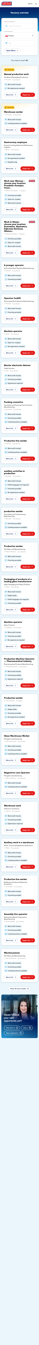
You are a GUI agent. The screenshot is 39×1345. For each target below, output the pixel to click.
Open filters (11, 50)
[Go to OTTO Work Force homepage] (7, 4)
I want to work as (9, 21)
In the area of (8, 31)
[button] (11, 95)
